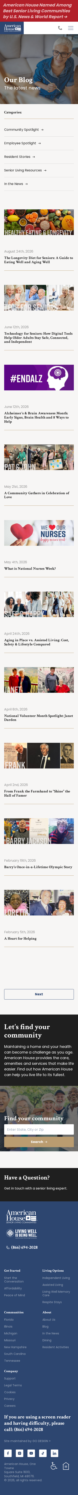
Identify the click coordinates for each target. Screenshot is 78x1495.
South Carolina (15, 1354)
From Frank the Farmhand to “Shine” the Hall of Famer (37, 793)
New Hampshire (15, 1347)
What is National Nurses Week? (30, 568)
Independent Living (56, 1278)
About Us (48, 1320)
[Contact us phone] (61, 28)
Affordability (13, 1288)
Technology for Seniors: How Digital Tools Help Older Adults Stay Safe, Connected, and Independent (38, 337)
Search (37, 1141)
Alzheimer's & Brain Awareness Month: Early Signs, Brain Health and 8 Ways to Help (36, 417)
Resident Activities (55, 1347)
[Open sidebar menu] (71, 28)
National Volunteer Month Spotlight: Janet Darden (38, 717)
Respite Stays (52, 1302)
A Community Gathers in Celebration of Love (36, 495)
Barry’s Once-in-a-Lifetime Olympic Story (38, 867)
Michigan (10, 1333)
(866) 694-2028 (24, 1247)
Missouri (10, 1340)
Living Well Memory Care (56, 1293)
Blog (45, 1326)
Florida (9, 1320)
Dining (46, 1340)
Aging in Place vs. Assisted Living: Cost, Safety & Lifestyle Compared (36, 642)
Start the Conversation (14, 1280)
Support (10, 1378)
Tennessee (12, 1361)
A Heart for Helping (20, 938)
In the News (50, 1333)
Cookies (10, 1392)
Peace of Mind (14, 1295)
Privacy (9, 1399)
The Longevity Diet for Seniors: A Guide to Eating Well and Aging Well (38, 259)
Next (39, 994)
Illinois (8, 1326)
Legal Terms (13, 1385)
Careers (10, 1406)
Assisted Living (52, 1285)
